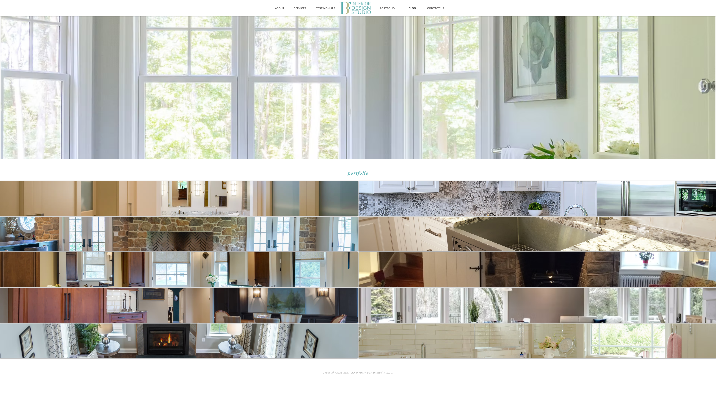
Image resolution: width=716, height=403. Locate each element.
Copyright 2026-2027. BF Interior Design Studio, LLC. (358, 372)
